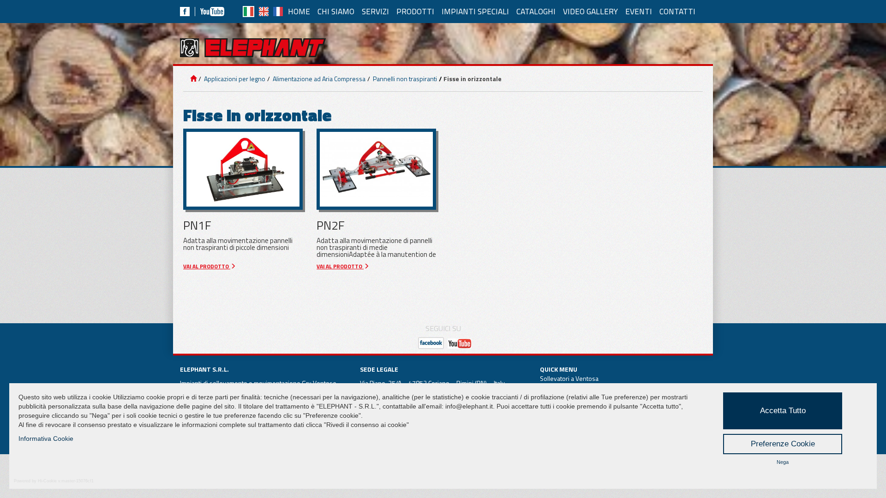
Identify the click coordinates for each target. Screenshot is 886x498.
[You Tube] (460, 343)
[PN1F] (243, 169)
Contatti (677, 11)
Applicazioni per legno (234, 78)
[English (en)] (264, 11)
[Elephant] (253, 47)
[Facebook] (185, 11)
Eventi (638, 11)
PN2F (331, 225)
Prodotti (415, 11)
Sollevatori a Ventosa (569, 378)
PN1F (197, 225)
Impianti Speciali (475, 11)
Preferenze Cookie (783, 443)
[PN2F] (376, 169)
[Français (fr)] (278, 11)
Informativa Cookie (45, 438)
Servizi (375, 11)
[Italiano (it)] (248, 11)
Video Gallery (590, 11)
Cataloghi (536, 11)
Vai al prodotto (206, 266)
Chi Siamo (335, 11)
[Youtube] (212, 11)
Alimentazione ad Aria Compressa (318, 78)
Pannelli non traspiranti (404, 78)
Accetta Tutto (783, 410)
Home (299, 11)
